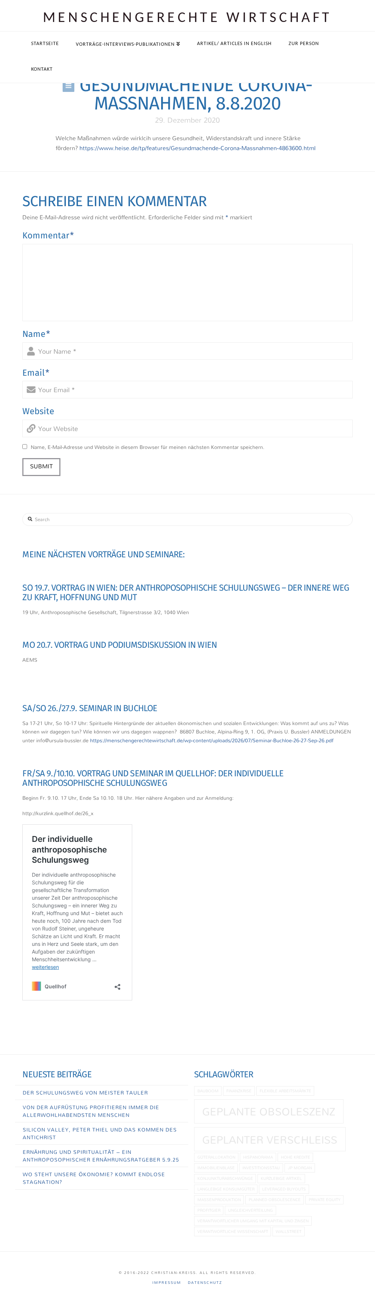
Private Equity (325, 1199)
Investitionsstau (261, 1167)
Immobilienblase (216, 1167)
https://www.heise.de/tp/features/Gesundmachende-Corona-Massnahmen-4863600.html (197, 148)
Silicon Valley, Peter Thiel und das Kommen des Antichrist (100, 1133)
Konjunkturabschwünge (225, 1178)
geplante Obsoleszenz (268, 1111)
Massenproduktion (219, 1199)
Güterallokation (216, 1157)
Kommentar (48, 235)
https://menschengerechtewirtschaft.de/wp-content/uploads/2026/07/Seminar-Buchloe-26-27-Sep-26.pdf (212, 740)
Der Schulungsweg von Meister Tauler (85, 1092)
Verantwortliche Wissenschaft (232, 1231)
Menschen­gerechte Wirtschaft (187, 18)
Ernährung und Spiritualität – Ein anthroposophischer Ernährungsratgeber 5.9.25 (101, 1155)
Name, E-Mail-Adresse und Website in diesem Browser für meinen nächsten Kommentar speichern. (147, 447)
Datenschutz (205, 1282)
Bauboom (208, 1091)
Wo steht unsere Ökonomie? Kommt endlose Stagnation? (94, 1178)
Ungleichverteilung (250, 1210)
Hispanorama (258, 1157)
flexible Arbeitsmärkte (285, 1091)
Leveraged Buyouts (284, 1189)
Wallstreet (288, 1231)
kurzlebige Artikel (281, 1178)
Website (38, 411)
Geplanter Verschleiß (269, 1139)
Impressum (166, 1282)
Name (36, 334)
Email (35, 373)
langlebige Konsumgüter (226, 1189)
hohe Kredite (295, 1157)
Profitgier (208, 1210)
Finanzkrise (239, 1091)
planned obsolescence (275, 1199)
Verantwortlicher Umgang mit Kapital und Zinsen (253, 1221)
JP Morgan (300, 1167)
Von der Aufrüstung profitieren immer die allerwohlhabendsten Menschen (91, 1111)
